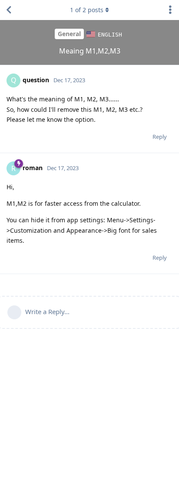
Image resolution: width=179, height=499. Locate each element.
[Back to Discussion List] (8, 10)
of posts (86, 10)
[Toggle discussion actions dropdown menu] (170, 10)
